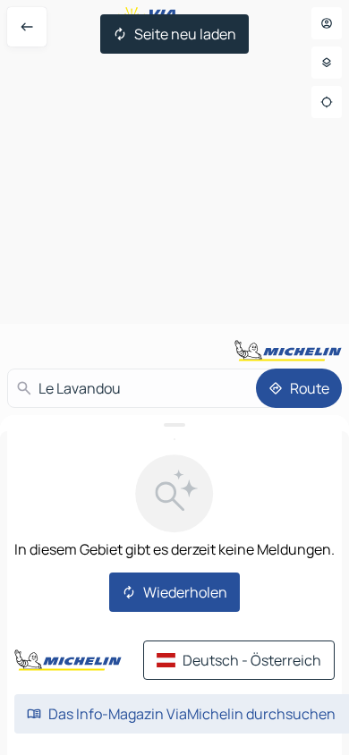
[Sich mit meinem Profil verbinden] (326, 23)
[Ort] (326, 102)
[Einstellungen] (326, 63)
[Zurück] (27, 27)
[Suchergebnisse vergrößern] (174, 425)
